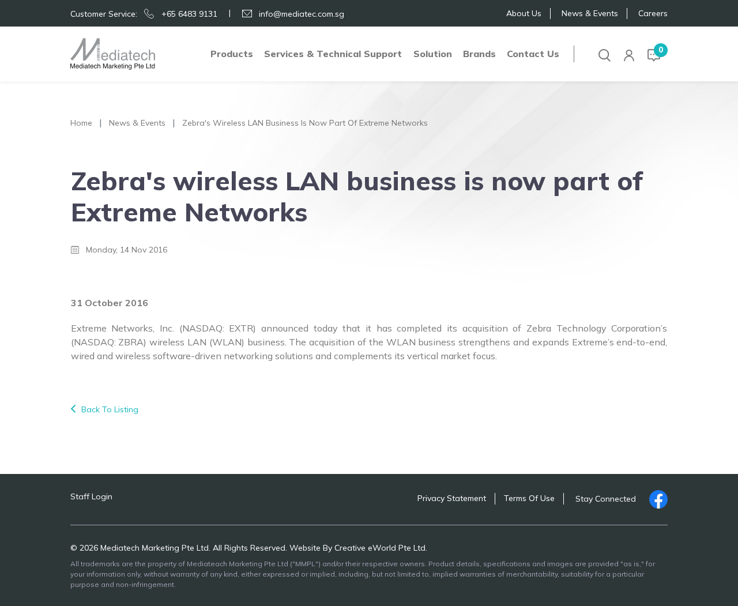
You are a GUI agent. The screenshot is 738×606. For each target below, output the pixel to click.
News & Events (590, 13)
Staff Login (91, 496)
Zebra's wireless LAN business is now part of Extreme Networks (305, 123)
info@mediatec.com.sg (301, 14)
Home (81, 123)
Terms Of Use (529, 498)
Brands (479, 53)
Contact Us (533, 53)
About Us (523, 13)
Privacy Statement (451, 498)
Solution (432, 53)
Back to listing (109, 409)
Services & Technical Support (333, 53)
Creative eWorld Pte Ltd (380, 548)
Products (231, 53)
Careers (653, 13)
